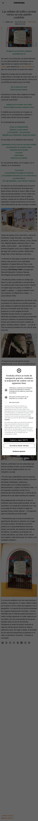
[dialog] (19, 410)
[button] (19, 402)
